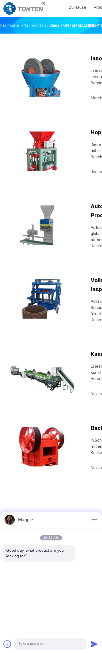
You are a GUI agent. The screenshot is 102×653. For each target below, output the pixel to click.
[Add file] (7, 644)
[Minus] (94, 519)
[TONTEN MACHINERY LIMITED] (25, 8)
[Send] (94, 644)
